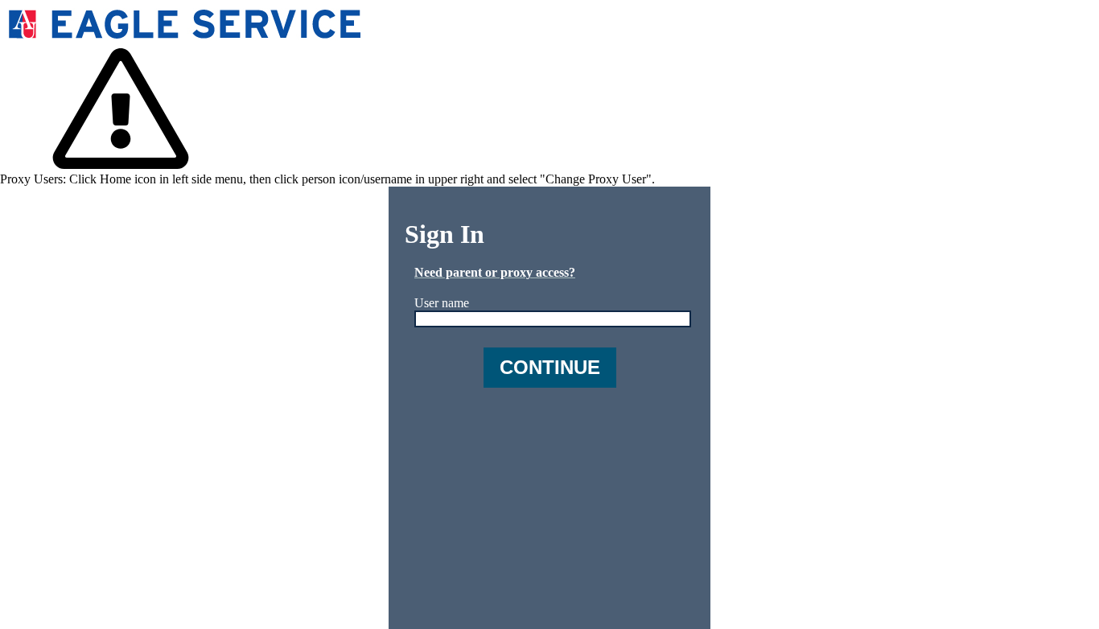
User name (441, 303)
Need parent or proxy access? (494, 272)
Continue (550, 367)
